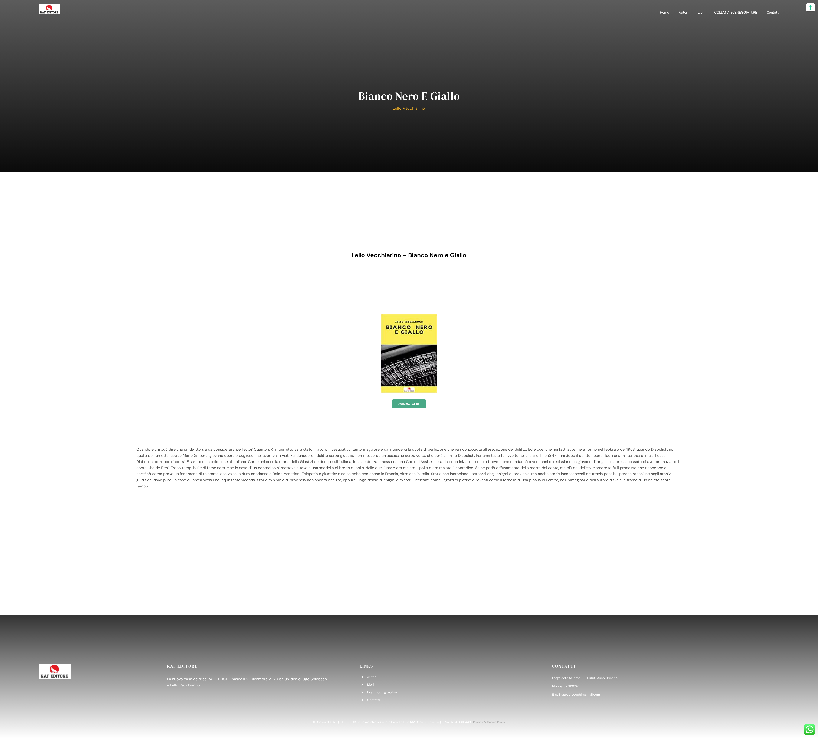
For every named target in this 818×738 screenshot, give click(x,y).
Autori (372, 677)
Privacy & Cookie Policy (489, 722)
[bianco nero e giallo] (409, 315)
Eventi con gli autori (382, 692)
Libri (370, 684)
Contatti (373, 700)
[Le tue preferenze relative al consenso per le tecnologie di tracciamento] (810, 7)
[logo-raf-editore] (49, 6)
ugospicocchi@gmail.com (580, 694)
